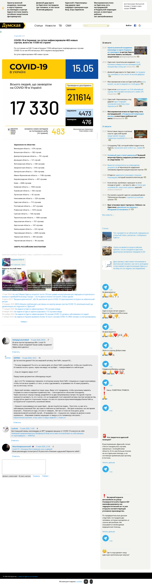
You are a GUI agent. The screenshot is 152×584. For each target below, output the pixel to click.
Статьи (39, 25)
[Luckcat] (5, 432)
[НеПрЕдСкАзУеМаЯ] (6, 344)
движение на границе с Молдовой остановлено (123, 208)
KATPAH (17, 358)
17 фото (22, 265)
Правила (36, 476)
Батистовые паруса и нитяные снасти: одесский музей (120, 132)
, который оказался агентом (130, 177)
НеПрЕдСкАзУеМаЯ (20, 340)
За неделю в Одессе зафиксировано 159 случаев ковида (37, 309)
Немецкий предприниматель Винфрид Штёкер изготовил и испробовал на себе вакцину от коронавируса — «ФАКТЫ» (47, 434)
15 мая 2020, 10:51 (29, 358)
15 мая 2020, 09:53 (38, 340)
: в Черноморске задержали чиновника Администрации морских (125, 168)
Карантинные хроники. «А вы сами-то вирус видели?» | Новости (40, 417)
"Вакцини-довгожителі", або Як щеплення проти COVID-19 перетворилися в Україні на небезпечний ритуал (48, 300)
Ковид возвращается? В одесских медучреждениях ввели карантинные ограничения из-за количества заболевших (39, 286)
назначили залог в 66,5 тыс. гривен (128, 148)
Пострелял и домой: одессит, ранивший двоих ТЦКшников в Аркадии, (126, 196)
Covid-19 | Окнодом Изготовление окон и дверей (32, 449)
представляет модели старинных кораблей (116, 137)
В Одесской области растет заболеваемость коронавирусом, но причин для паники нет (14, 287)
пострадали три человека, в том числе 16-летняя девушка (126, 73)
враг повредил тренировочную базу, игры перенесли (118, 103)
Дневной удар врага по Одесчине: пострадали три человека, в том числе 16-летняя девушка (47, 6)
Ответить (16, 352)
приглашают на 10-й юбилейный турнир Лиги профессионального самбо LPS (126, 90)
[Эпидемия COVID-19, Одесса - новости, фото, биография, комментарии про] (6, 266)
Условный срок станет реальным (122, 155)
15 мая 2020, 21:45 (43, 446)
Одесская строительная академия (121, 62)
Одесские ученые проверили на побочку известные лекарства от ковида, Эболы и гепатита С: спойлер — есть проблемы (64, 286)
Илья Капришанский (21, 446)
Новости (50, 25)
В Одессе (111, 175)
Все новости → (108, 215)
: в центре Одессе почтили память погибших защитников (121, 54)
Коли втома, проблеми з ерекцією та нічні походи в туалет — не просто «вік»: (125, 184)
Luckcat (14, 428)
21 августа (106, 126)
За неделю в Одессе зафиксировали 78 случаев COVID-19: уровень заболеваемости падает (52, 314)
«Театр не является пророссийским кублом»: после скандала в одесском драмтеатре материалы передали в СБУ (129, 249)
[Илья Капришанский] (6, 451)
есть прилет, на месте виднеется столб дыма (127, 83)
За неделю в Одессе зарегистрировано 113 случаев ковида (38, 311)
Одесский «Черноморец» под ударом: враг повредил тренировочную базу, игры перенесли (76, 6)
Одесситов (112, 89)
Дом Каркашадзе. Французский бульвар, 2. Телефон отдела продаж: (134, 6)
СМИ (68, 25)
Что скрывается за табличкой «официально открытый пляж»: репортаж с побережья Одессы (131, 235)
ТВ (60, 25)
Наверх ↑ (24, 321)
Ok (86, 581)
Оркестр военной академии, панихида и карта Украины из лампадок (120, 49)
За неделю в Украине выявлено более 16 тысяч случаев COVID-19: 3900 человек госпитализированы (55, 317)
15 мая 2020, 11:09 (27, 428)
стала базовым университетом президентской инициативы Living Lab (124, 64)
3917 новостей (15, 265)
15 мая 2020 (17, 36)
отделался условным (134, 197)
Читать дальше (108, 462)
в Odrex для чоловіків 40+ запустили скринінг (127, 186)
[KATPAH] (8, 358)
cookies (79, 581)
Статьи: (105, 228)
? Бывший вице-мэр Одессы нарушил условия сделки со (126, 157)
